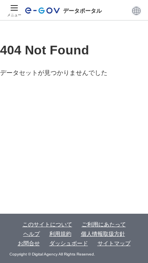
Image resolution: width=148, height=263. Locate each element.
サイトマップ (114, 243)
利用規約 (60, 234)
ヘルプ (31, 234)
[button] (136, 11)
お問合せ (29, 243)
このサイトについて (47, 224)
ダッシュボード (68, 243)
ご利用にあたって (104, 224)
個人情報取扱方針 (103, 234)
